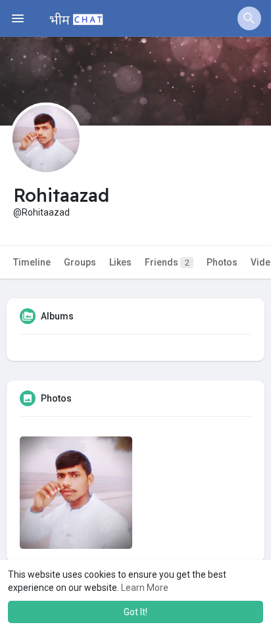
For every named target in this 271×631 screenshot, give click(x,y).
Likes (120, 262)
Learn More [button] (144, 587)
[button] (249, 18)
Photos (222, 262)
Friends (167, 262)
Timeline (32, 262)
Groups (80, 262)
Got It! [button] (135, 612)
